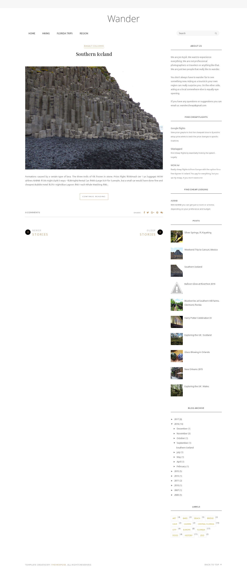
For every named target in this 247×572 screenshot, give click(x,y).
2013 (176, 475)
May (179, 456)
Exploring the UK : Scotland (198, 334)
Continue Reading (94, 196)
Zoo (202, 535)
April (179, 461)
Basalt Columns (94, 46)
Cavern (187, 524)
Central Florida (206, 524)
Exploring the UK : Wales (196, 386)
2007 (176, 490)
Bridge (210, 518)
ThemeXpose (58, 564)
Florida (201, 529)
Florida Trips (65, 33)
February (181, 466)
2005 (176, 494)
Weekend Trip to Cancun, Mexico (201, 249)
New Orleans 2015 (193, 369)
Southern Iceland (94, 54)
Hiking (46, 33)
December (182, 428)
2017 (176, 419)
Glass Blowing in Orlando (197, 352)
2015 (176, 471)
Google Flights (178, 128)
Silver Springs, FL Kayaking (197, 232)
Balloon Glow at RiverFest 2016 (199, 283)
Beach (197, 518)
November (182, 433)
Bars (185, 518)
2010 (176, 485)
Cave (175, 524)
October (181, 438)
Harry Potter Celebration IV (198, 317)
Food (175, 535)
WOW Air (175, 165)
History (188, 535)
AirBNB (174, 200)
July (178, 452)
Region (84, 33)
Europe (186, 529)
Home (32, 33)
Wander (123, 18)
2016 (176, 423)
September (182, 442)
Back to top (212, 564)
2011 (176, 480)
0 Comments (32, 212)
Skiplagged (176, 148)
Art (174, 518)
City (174, 529)
